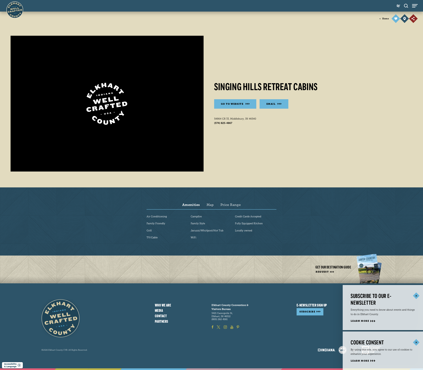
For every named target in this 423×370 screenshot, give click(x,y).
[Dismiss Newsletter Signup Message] (416, 296)
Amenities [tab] (191, 205)
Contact (161, 316)
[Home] (60, 318)
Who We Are (163, 305)
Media (159, 310)
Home (384, 18)
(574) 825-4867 (223, 123)
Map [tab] (210, 205)
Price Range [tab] (230, 205)
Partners (161, 321)
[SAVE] (395, 18)
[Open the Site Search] (406, 6)
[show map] (404, 18)
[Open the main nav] (415, 5)
